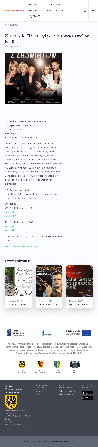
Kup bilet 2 (10, 216)
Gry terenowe (35, 10)
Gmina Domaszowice (40, 371)
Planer (36, 16)
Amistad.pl (45, 441)
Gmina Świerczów (57, 371)
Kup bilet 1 (10, 212)
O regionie (33, 5)
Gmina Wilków (75, 371)
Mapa (49, 10)
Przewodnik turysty (53, 5)
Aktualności (13, 25)
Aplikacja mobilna (66, 394)
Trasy (38, 394)
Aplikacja (61, 10)
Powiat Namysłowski (22, 371)
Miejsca (39, 391)
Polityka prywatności (67, 391)
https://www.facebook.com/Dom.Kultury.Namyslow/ (21, 247)
